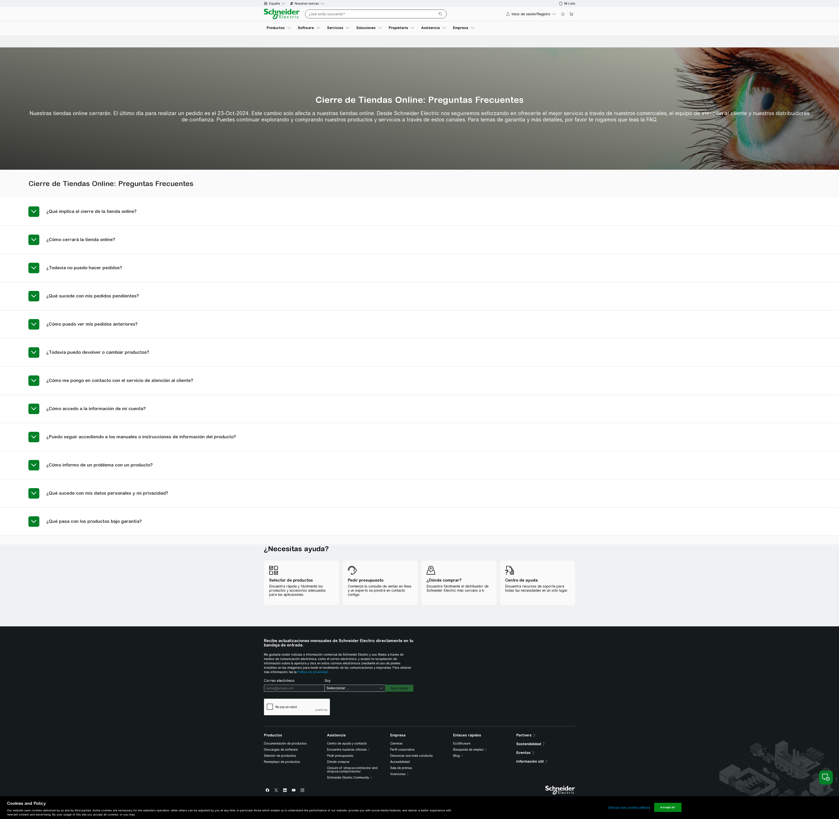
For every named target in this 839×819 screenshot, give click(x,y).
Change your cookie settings (629, 807)
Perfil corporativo (402, 749)
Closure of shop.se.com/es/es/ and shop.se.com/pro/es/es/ (352, 769)
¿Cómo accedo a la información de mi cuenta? (96, 408)
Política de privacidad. (313, 672)
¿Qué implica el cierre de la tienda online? (91, 211)
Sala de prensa (401, 768)
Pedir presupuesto (340, 755)
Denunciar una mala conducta (411, 755)
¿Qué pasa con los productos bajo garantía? (94, 521)
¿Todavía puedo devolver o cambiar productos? (97, 352)
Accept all (667, 807)
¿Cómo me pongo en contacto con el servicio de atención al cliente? (119, 380)
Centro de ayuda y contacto (347, 743)
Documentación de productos (285, 743)
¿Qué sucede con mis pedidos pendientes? (92, 295)
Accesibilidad (400, 762)
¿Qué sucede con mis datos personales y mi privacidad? (107, 493)
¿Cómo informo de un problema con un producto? (99, 464)
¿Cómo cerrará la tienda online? (82, 239)
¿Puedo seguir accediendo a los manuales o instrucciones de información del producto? (141, 436)
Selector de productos (280, 755)
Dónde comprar (338, 762)
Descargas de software (281, 749)
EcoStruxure (461, 743)
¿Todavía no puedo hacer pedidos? (84, 267)
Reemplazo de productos (282, 762)
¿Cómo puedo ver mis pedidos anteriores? (92, 324)
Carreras (396, 743)
